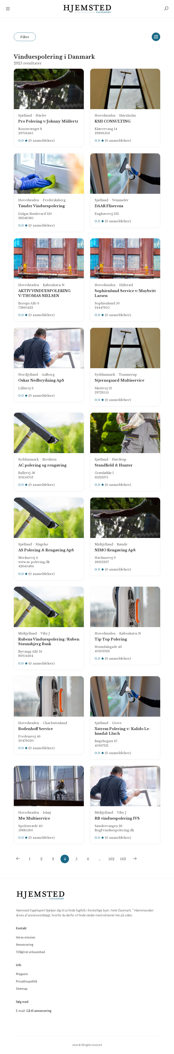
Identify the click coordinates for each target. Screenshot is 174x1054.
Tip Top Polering (111, 639)
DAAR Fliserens (109, 206)
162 (111, 859)
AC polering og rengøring (42, 465)
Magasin (22, 974)
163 (123, 859)
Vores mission (25, 937)
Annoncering (24, 944)
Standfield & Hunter (114, 465)
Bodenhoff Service (35, 729)
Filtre (24, 37)
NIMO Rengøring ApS (115, 550)
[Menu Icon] (8, 8)
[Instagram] (29, 1023)
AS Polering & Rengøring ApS (46, 550)
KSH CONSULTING (113, 121)
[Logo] (87, 8)
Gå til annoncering (38, 1011)
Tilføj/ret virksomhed (30, 952)
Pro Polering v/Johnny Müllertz (48, 121)
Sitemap (21, 988)
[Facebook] (20, 1023)
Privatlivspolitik (26, 981)
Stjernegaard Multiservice (119, 380)
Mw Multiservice (34, 818)
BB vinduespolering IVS (117, 818)
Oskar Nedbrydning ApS (41, 380)
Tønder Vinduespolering (41, 206)
